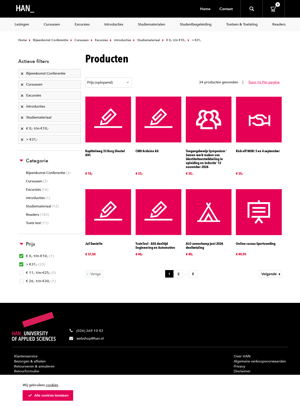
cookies (52, 385)
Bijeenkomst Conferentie (50, 40)
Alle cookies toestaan (51, 395)
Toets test (36, 223)
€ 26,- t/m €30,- (40, 281)
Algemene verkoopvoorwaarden (260, 361)
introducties (122, 40)
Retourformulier (27, 371)
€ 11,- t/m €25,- (40, 273)
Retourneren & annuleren (34, 366)
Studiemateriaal (148, 40)
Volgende (269, 274)
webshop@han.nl (90, 338)
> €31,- (35, 264)
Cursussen (81, 40)
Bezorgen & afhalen (30, 361)
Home (205, 9)
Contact (226, 9)
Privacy (239, 366)
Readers (37, 214)
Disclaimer (242, 371)
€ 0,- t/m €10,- (175, 40)
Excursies (101, 40)
